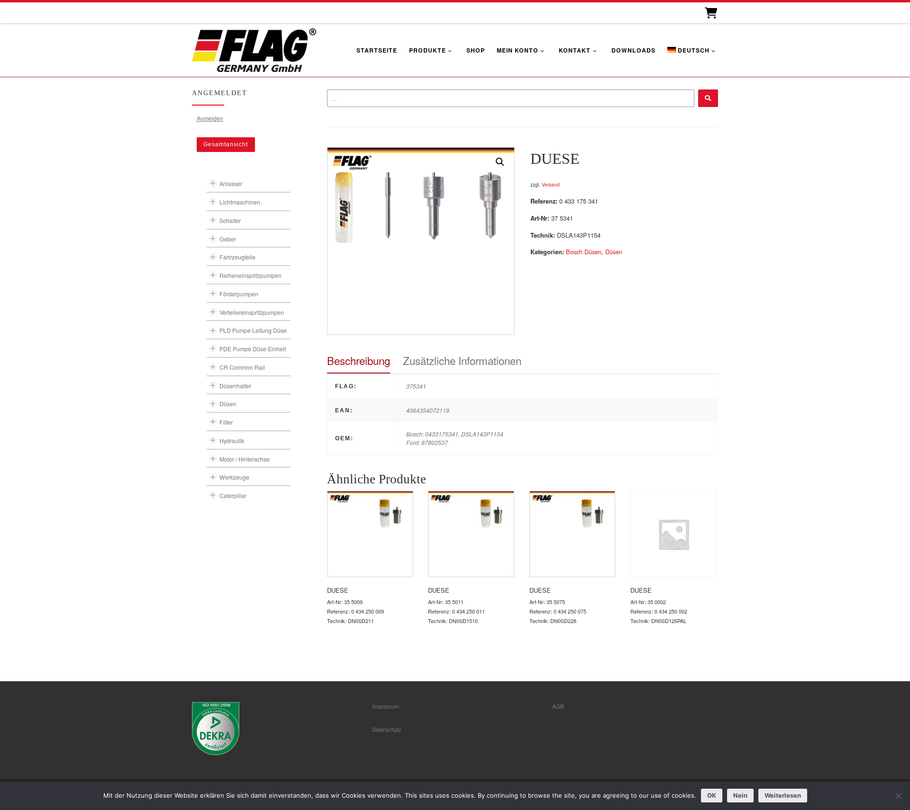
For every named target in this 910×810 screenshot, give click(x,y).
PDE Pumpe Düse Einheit (252, 349)
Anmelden (210, 118)
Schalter (230, 220)
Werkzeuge (234, 477)
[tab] (358, 360)
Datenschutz (386, 729)
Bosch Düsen (583, 251)
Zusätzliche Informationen (462, 360)
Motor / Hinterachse (244, 459)
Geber (227, 239)
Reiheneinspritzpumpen (250, 275)
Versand (551, 184)
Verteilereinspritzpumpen (251, 312)
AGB (558, 706)
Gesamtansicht (225, 144)
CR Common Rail (242, 367)
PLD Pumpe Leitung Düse (253, 330)
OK (711, 795)
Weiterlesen (782, 795)
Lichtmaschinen (239, 202)
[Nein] (898, 796)
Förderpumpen (238, 294)
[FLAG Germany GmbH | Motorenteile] (254, 49)
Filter (226, 422)
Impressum (385, 706)
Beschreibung (358, 360)
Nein (740, 795)
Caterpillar (232, 495)
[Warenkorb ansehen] (710, 13)
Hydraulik (231, 440)
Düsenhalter (235, 386)
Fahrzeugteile (237, 257)
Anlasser (230, 183)
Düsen (613, 251)
